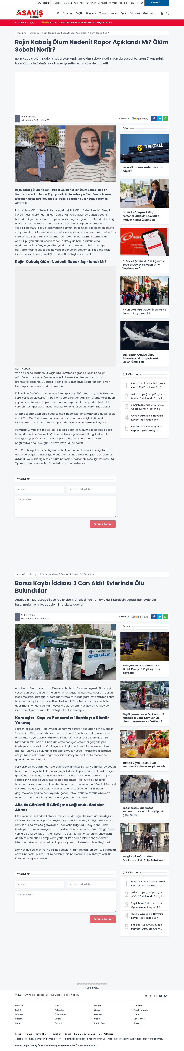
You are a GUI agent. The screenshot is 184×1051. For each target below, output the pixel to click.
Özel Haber (149, 13)
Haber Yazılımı (71, 994)
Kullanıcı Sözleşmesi (84, 1034)
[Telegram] (165, 995)
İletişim (18, 1034)
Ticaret (58, 1023)
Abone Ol (124, 118)
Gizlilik (67, 1034)
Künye (29, 1034)
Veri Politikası (106, 1034)
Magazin (138, 1005)
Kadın (114, 13)
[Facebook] (150, 995)
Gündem (91, 13)
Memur (137, 1014)
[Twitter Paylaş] (159, 118)
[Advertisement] (92, 94)
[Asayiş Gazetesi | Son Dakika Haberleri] (29, 13)
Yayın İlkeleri (42, 1034)
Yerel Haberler (141, 1010)
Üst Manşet (139, 1018)
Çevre (97, 1010)
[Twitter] (146, 995)
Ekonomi (67, 13)
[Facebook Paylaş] (154, 118)
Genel (97, 1018)
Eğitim (58, 1018)
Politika (98, 1014)
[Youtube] (160, 995)
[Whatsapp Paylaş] (165, 118)
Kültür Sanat (100, 1023)
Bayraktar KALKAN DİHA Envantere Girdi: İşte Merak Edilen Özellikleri (85, 22)
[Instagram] (155, 995)
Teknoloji (135, 13)
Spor (123, 13)
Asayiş (33, 574)
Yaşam (103, 13)
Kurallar (56, 1034)
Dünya (97, 1005)
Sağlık (79, 13)
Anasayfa (21, 33)
